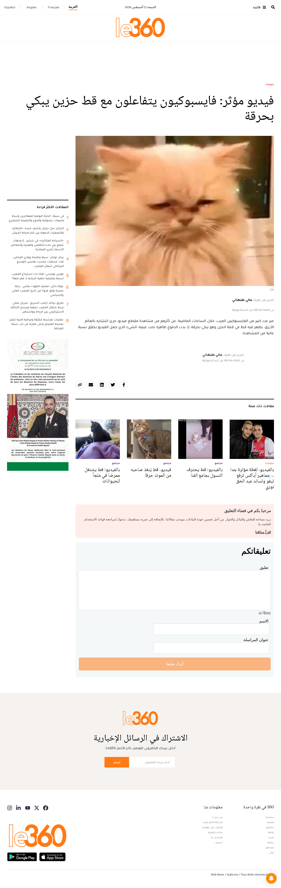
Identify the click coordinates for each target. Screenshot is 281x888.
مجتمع (270, 827)
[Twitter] (36, 807)
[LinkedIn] (18, 807)
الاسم (263, 621)
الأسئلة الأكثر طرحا (213, 822)
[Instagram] (9, 807)
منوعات (269, 84)
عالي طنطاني (242, 300)
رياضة (270, 842)
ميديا (271, 837)
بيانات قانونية (215, 832)
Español (9, 7)
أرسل (116, 762)
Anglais (31, 7)
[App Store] (52, 856)
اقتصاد (270, 822)
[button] (271, 878)
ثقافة (271, 832)
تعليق (264, 567)
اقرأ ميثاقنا (263, 532)
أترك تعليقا (175, 664)
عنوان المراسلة (255, 639)
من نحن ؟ (217, 817)
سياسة (270, 817)
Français (53, 7)
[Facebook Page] (45, 807)
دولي (271, 852)
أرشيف (219, 842)
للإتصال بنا (217, 837)
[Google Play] (22, 856)
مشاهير (270, 847)
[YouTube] (27, 807)
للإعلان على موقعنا (212, 827)
